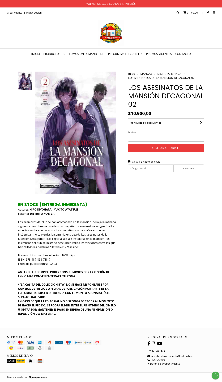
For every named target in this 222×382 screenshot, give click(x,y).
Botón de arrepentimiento (164, 363)
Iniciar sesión (34, 12)
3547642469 (157, 360)
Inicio (35, 54)
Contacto (183, 54)
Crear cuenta (14, 12)
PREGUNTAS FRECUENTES (125, 54)
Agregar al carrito (166, 148)
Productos (52, 54)
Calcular (188, 168)
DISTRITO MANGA (169, 74)
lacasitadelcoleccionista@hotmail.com (172, 356)
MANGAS (146, 74)
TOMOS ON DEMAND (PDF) (87, 54)
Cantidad (132, 132)
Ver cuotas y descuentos (145, 122)
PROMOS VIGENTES (159, 54)
